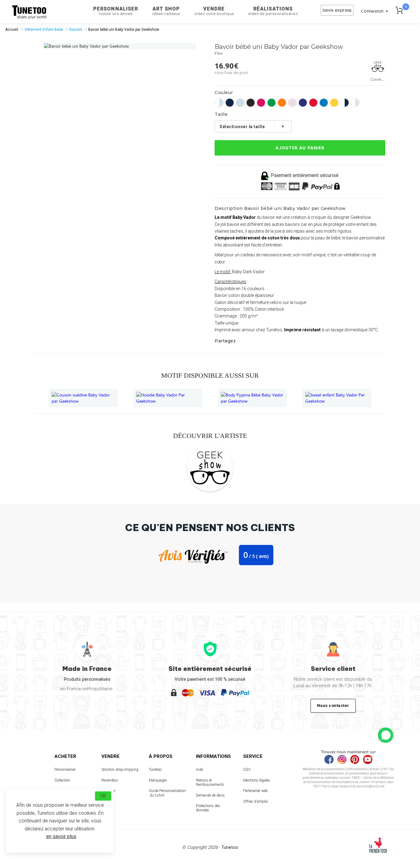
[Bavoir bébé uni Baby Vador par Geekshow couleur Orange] (282, 102)
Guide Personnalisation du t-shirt (167, 793)
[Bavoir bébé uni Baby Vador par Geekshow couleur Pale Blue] (240, 102)
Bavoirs (75, 29)
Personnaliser (115, 11)
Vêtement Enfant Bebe (44, 29)
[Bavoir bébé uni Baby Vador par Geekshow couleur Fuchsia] (261, 102)
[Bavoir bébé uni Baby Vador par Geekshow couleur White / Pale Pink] (355, 102)
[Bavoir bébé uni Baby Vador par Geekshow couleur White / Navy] (344, 102)
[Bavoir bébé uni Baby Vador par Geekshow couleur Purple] (302, 102)
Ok (103, 796)
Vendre (214, 11)
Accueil (11, 29)
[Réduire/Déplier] (385, 735)
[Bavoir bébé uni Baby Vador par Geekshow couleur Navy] (229, 102)
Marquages (158, 780)
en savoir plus (61, 836)
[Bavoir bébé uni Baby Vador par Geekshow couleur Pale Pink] (292, 102)
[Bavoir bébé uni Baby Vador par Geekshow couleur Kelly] (271, 102)
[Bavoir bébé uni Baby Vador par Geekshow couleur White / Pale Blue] (219, 102)
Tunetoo (155, 769)
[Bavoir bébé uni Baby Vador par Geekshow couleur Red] (313, 102)
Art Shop (166, 11)
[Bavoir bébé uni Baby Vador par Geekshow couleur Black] (250, 102)
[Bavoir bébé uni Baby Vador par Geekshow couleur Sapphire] (323, 102)
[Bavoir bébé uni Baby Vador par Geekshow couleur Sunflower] (334, 102)
